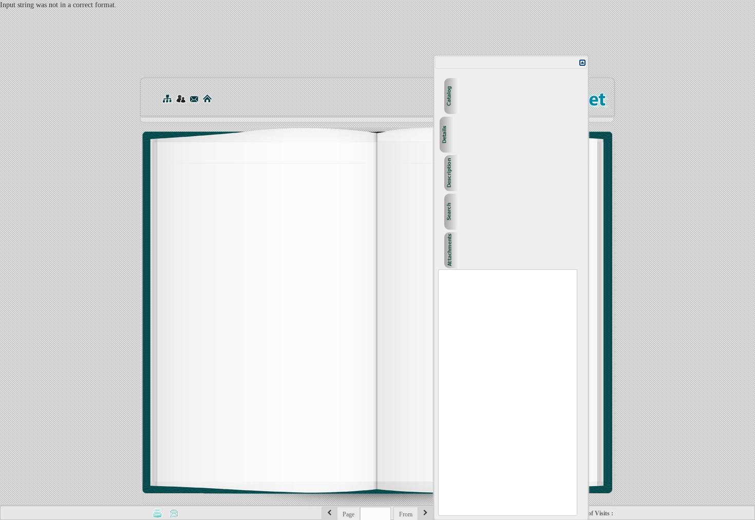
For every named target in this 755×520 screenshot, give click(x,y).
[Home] (207, 98)
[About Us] (180, 98)
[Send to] (174, 512)
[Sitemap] (167, 98)
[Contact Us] (193, 98)
